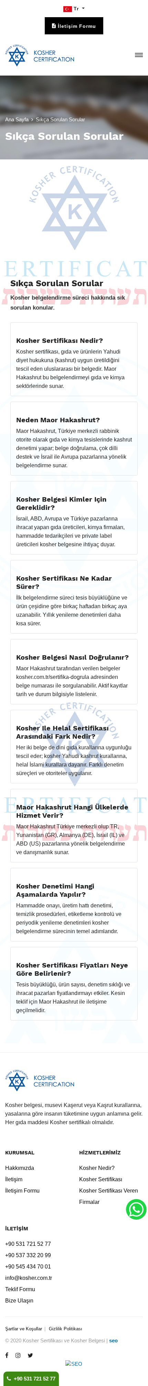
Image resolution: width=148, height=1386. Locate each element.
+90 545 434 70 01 (28, 1267)
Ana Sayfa (17, 119)
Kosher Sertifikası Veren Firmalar (108, 1196)
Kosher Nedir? (97, 1168)
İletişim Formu (22, 1191)
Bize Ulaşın (19, 1301)
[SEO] (74, 1368)
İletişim (13, 1179)
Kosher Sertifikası (100, 1179)
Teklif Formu (20, 1289)
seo (113, 1340)
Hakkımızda (19, 1168)
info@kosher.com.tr (28, 1278)
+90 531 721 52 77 (33, 1379)
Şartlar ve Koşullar (23, 1328)
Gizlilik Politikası (65, 1328)
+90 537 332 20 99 (28, 1255)
